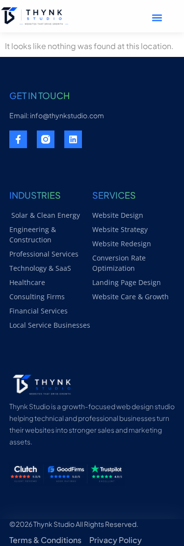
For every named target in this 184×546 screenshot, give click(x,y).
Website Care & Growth (130, 296)
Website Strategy (120, 229)
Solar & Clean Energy (44, 215)
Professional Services (44, 254)
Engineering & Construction (32, 234)
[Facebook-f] (18, 139)
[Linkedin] (73, 139)
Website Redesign (121, 243)
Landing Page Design (126, 282)
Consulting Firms (37, 296)
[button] (157, 17)
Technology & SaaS (40, 268)
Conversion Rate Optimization (119, 263)
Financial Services (38, 310)
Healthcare (27, 282)
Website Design (117, 215)
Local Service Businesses (49, 325)
